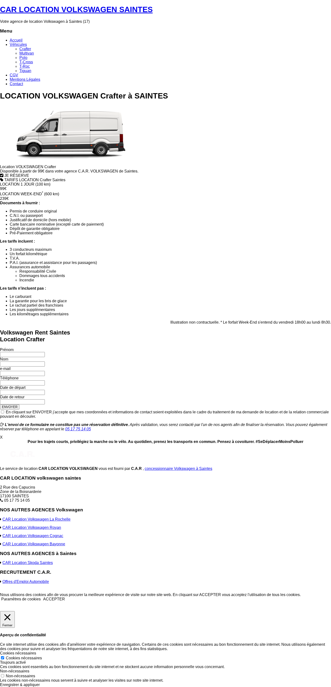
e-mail (5, 369)
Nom (4, 359)
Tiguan (25, 71)
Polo (23, 58)
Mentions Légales (25, 79)
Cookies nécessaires (24, 658)
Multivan (26, 53)
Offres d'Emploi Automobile (25, 582)
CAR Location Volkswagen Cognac (32, 536)
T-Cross (26, 62)
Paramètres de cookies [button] (21, 599)
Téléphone (9, 378)
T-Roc (24, 66)
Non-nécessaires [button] (14, 671)
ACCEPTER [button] (54, 599)
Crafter (25, 49)
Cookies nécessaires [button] (18, 653)
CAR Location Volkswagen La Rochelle (36, 519)
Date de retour (12, 397)
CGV (14, 75)
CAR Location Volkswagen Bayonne (33, 544)
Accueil (16, 40)
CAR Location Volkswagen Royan (31, 527)
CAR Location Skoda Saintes (27, 563)
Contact (16, 84)
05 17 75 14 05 (78, 429)
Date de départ (12, 387)
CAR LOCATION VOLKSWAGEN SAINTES (76, 9)
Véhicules (18, 44)
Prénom (7, 350)
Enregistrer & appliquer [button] (20, 685)
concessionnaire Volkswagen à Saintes (178, 468)
